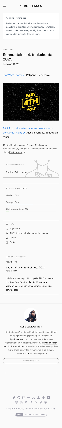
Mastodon (19, 353)
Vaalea (19, 414)
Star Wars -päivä (12, 75)
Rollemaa (33, 6)
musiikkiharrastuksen (14, 346)
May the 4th (11, 262)
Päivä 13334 (53, 373)
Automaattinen (39, 414)
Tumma (27, 414)
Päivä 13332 (8, 373)
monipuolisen (50, 343)
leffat (29, 353)
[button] (4, 6)
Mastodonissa (15, 152)
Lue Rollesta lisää (30, 361)
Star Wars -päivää (21, 278)
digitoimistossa (16, 339)
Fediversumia (9, 148)
